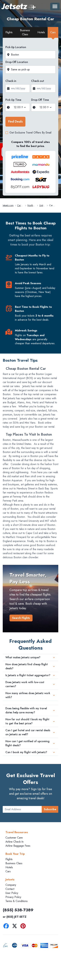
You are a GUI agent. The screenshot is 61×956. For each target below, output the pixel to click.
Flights (9, 859)
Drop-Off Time (40, 100)
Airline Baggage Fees (17, 846)
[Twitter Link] (15, 927)
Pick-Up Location (15, 47)
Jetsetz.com (8, 205)
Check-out (37, 81)
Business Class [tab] (25, 32)
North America (31, 205)
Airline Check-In (14, 842)
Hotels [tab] (41, 32)
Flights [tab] (9, 32)
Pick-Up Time (13, 100)
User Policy (11, 893)
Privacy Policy (13, 897)
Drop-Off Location (16, 62)
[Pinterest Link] (24, 927)
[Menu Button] (55, 6)
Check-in (10, 81)
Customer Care (14, 838)
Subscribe (50, 809)
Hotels (9, 867)
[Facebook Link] (7, 927)
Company (10, 885)
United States (42, 205)
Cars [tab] (53, 32)
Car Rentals (20, 205)
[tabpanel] (30, 118)
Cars (8, 871)
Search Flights (21, 618)
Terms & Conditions (16, 901)
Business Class (13, 863)
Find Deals (15, 121)
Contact (9, 889)
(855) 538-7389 (18, 910)
